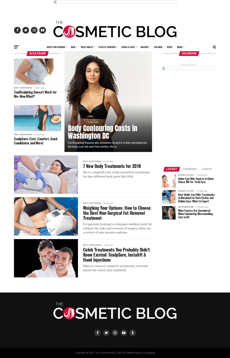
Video (169, 47)
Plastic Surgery (107, 47)
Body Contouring (56, 47)
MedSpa (144, 47)
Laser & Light (128, 47)
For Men (158, 47)
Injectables (87, 47)
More (180, 47)
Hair (73, 47)
